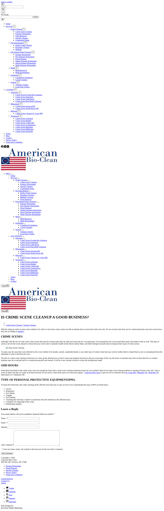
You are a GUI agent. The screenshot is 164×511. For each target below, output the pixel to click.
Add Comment (7, 445)
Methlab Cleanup (26, 197)
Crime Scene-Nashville (29, 275)
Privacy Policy (11, 473)
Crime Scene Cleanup (28, 182)
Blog (12, 279)
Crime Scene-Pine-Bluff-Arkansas (33, 247)
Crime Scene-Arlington (29, 262)
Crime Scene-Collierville (29, 266)
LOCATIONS (16, 236)
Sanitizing (19, 223)
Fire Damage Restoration (29, 206)
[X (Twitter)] (5, 147)
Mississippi (19, 249)
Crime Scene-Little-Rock (29, 245)
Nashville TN (153, 373)
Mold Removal (26, 219)
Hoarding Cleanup (27, 195)
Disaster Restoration (27, 204)
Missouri (18, 255)
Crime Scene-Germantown (30, 268)
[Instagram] (8, 147)
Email (4, 423)
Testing (18, 230)
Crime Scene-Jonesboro (29, 242)
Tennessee (19, 260)
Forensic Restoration (28, 184)
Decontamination (21, 191)
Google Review (7, 479)
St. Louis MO (131, 373)
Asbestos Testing (26, 232)
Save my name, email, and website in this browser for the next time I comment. (33, 449)
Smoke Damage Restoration (30, 210)
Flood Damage (25, 208)
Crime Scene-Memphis (29, 271)
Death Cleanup (21, 180)
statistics (21, 331)
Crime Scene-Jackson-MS (30, 251)
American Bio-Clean (92, 373)
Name (4, 418)
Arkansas (18, 238)
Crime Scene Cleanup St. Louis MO (34, 258)
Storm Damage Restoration (30, 212)
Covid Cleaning (26, 227)
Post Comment (7, 453)
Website (4, 427)
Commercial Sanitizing (28, 225)
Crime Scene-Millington (29, 273)
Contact (13, 281)
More (8, 174)
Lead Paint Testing (27, 234)
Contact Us (5, 481)
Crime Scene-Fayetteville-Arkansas (33, 240)
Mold (17, 217)
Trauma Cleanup (29, 325)
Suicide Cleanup (26, 186)
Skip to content (6, 2)
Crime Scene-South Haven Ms (31, 253)
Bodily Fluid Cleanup (28, 193)
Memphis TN (142, 373)
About (13, 277)
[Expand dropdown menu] (13, 174)
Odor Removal (25, 199)
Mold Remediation (27, 221)
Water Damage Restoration (30, 214)
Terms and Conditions (14, 475)
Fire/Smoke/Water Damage (25, 202)
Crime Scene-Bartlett (28, 264)
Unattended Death (27, 189)
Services (14, 178)
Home (13, 176)
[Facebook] (2, 147)
